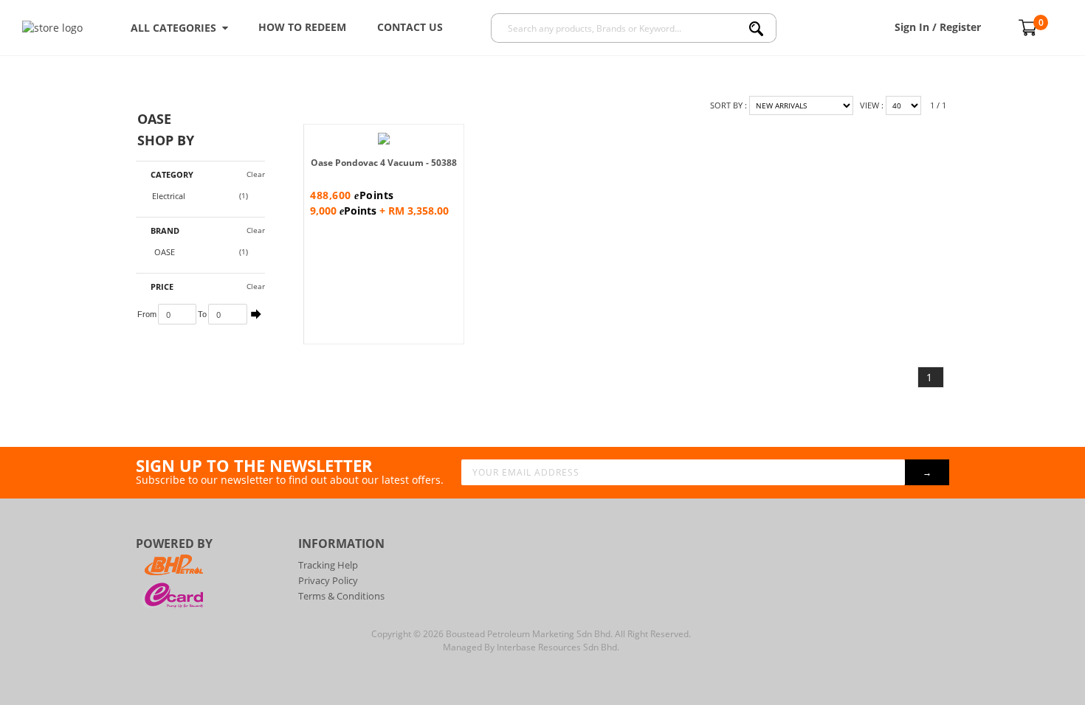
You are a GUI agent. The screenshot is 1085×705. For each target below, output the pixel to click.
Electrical (168, 195)
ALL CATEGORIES (176, 28)
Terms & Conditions (341, 595)
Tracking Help (328, 565)
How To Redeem (302, 27)
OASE (163, 251)
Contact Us (410, 27)
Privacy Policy (328, 580)
